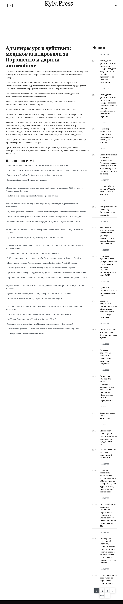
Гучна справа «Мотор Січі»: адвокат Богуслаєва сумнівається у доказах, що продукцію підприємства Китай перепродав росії (108, 388)
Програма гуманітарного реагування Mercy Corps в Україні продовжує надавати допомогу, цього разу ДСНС (108, 265)
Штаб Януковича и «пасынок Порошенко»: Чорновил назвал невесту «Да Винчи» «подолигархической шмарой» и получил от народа (110, 164)
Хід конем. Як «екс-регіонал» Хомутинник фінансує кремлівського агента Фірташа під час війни (107, 235)
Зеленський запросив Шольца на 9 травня (27, 180)
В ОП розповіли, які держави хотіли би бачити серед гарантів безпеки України (44, 258)
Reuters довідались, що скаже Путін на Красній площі (32, 196)
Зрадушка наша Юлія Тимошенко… (107, 415)
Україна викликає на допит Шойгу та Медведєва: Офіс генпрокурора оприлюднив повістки (45, 287)
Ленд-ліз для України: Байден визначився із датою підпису (35, 175)
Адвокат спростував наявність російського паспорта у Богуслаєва (105, 357)
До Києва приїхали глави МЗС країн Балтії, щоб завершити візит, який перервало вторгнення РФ (44, 247)
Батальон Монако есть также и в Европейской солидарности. (108, 579)
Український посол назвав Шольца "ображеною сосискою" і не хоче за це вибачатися (47, 277)
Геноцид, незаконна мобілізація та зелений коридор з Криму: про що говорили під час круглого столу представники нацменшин (108, 481)
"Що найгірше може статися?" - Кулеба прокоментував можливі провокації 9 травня (46, 211)
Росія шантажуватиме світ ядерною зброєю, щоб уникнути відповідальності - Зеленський (43, 205)
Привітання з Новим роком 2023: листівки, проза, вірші (108, 291)
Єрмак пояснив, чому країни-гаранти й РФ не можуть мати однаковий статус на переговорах (44, 308)
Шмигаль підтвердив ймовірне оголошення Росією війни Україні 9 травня (42, 263)
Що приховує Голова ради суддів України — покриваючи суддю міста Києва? (108, 438)
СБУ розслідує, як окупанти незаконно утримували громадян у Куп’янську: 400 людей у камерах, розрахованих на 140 (108, 515)
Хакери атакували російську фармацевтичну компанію (108, 211)
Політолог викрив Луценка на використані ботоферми (108, 453)
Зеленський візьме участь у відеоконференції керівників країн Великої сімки (43, 221)
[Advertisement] (61, 26)
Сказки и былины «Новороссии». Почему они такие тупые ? (108, 333)
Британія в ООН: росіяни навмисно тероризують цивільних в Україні (39, 314)
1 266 (102, 595)
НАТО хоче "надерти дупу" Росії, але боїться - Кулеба (32, 319)
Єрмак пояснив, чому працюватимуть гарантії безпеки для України (39, 293)
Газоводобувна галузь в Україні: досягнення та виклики (108, 190)
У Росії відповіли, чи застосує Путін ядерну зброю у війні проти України (41, 268)
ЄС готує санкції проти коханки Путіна (25, 333)
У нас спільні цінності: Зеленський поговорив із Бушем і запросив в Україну (43, 329)
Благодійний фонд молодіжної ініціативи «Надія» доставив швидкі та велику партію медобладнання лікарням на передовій (108, 105)
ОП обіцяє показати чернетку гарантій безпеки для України (35, 298)
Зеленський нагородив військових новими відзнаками (33, 253)
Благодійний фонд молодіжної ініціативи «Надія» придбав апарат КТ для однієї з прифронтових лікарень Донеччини (108, 71)
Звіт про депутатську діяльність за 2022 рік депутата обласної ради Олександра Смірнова (108, 309)
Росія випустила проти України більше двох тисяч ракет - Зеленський (40, 324)
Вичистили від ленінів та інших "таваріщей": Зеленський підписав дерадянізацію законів (44, 231)
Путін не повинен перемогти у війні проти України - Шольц (35, 237)
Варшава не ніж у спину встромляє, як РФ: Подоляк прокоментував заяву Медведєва (47, 170)
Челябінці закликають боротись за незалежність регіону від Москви (106, 136)
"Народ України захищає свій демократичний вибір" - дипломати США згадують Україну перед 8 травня (44, 189)
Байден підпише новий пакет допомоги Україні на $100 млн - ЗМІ (38, 165)
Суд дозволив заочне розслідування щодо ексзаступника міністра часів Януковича (46, 272)
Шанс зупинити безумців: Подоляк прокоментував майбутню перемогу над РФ (44, 216)
